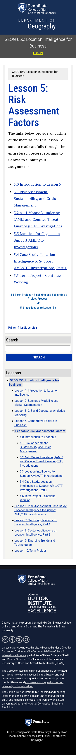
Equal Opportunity (54, 736)
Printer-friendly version (22, 327)
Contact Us (44, 703)
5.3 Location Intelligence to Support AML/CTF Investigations (37, 240)
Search (39, 357)
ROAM (59, 663)
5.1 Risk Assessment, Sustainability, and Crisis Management (35, 198)
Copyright (37, 740)
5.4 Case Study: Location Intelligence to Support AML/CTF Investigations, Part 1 (40, 261)
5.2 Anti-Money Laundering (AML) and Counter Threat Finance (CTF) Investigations (38, 219)
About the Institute (25, 703)
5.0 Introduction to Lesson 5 (37, 184)
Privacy (56, 732)
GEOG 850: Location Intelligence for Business (34, 382)
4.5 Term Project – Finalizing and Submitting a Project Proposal (38, 296)
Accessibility (34, 736)
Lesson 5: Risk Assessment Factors (40, 431)
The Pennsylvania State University (29, 732)
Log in (38, 53)
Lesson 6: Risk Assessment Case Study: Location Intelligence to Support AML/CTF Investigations (40, 510)
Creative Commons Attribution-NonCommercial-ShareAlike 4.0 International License (37, 651)
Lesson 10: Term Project (30, 550)
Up (38, 302)
